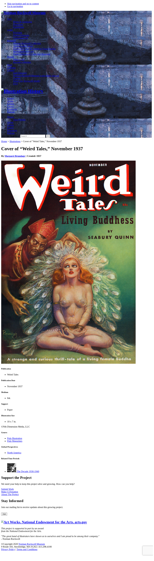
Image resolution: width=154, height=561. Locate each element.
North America (14, 452)
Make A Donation (9, 492)
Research (11, 40)
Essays (10, 106)
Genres (10, 104)
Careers (16, 78)
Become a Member (22, 62)
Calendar (11, 67)
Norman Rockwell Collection (27, 43)
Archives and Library (23, 46)
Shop (9, 65)
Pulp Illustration (14, 438)
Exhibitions (18, 27)
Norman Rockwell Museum (32, 544)
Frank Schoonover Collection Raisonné (31, 54)
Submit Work (7, 489)
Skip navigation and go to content (23, 3)
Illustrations (15, 141)
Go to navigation (15, 6)
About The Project (10, 494)
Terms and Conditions (27, 549)
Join (4, 514)
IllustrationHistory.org (23, 51)
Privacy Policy (8, 549)
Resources (12, 109)
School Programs (21, 35)
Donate (10, 57)
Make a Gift (18, 59)
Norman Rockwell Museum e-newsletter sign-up (36, 75)
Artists (10, 101)
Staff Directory (20, 73)
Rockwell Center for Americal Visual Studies (34, 48)
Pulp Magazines (14, 441)
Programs (17, 32)
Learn (10, 30)
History (10, 98)
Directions (18, 24)
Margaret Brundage (15, 156)
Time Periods (19, 119)
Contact (10, 70)
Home (4, 141)
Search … (15, 136)
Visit (9, 19)
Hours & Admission (22, 22)
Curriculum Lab (20, 38)
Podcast (10, 112)
